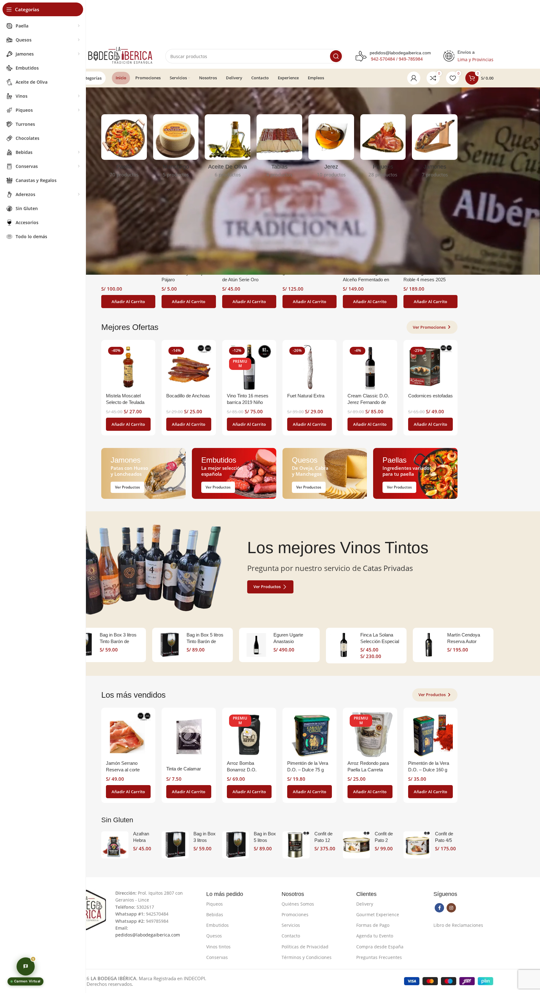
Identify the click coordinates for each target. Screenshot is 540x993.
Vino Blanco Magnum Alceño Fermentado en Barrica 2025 (366, 279)
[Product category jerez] (331, 147)
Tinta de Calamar (183, 768)
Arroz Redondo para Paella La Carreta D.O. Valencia (368, 769)
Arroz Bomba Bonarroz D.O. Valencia (242, 769)
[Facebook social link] (439, 907)
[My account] (413, 78)
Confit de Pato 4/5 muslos (444, 840)
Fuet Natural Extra (305, 395)
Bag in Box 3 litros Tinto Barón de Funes (118, 641)
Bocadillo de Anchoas (188, 395)
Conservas (217, 957)
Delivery (364, 904)
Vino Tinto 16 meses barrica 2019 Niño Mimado (247, 402)
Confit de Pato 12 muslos (323, 840)
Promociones (295, 914)
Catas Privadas (388, 568)
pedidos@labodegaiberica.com (400, 52)
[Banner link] (143, 473)
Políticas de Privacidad (305, 947)
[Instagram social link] (451, 907)
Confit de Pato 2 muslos (384, 840)
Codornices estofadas (430, 395)
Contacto (291, 936)
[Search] (336, 56)
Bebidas (214, 914)
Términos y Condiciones (307, 957)
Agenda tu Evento (374, 936)
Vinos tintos (218, 947)
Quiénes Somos (298, 904)
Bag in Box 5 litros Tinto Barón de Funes (205, 641)
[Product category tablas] (279, 147)
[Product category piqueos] (383, 147)
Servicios (291, 925)
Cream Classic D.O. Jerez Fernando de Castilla (368, 402)
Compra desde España (379, 947)
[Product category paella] (124, 147)
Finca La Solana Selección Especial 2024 (379, 641)
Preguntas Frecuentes (379, 957)
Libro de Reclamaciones (458, 925)
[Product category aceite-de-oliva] (227, 147)
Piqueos (214, 904)
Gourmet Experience (377, 914)
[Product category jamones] (435, 147)
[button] (128, 301)
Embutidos (217, 925)
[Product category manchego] (176, 147)
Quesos (214, 936)
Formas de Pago (372, 925)
